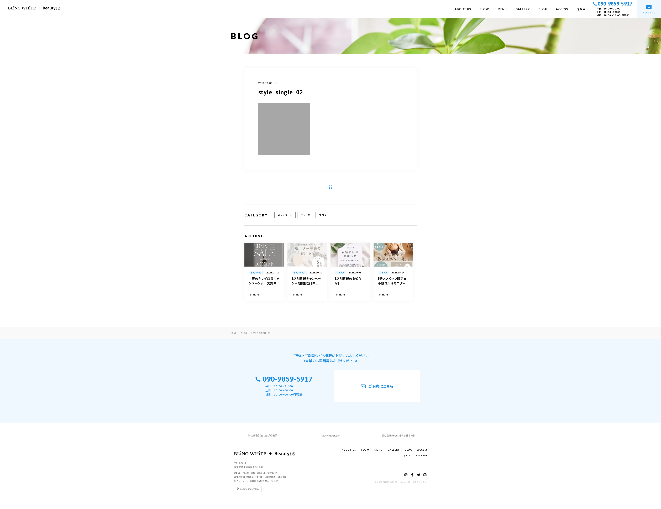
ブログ (322, 215)
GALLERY (523, 9)
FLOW (484, 9)
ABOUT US (463, 9)
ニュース (305, 215)
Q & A (580, 9)
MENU (502, 9)
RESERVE (422, 455)
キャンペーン (285, 215)
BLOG (542, 9)
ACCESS (562, 9)
